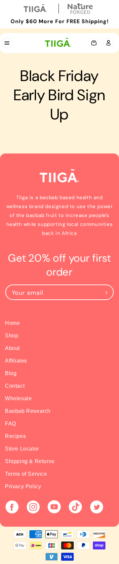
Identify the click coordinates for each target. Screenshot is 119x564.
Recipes (15, 436)
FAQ (10, 423)
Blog (11, 373)
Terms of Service (26, 474)
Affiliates (16, 361)
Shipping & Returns (30, 461)
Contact (14, 386)
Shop (11, 335)
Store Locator (22, 449)
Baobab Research (28, 411)
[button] (6, 43)
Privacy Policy (23, 486)
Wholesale (18, 398)
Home (12, 323)
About (12, 348)
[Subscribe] (106, 292)
